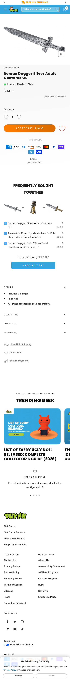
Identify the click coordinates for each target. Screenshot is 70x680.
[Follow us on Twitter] (15, 621)
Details (8, 287)
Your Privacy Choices (21, 644)
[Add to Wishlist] (62, 128)
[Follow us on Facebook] (7, 621)
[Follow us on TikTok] (22, 629)
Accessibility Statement (51, 566)
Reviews (43, 591)
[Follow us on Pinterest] (7, 629)
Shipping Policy (13, 578)
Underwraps (12, 67)
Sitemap (8, 591)
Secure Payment (19, 360)
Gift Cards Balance (14, 532)
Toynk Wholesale (14, 538)
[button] (64, 9)
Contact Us (10, 560)
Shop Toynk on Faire (15, 544)
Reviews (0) (10, 332)
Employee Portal (47, 597)
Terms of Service (13, 584)
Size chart (10, 323)
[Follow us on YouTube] (15, 629)
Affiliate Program (48, 572)
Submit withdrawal (15, 603)
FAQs (7, 597)
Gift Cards (9, 526)
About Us (43, 560)
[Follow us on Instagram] (22, 621)
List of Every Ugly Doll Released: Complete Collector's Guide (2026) (30, 454)
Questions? (16, 352)
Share (33, 158)
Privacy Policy (12, 566)
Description (11, 314)
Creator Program (47, 578)
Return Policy (11, 572)
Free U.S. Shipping (21, 344)
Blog (41, 584)
